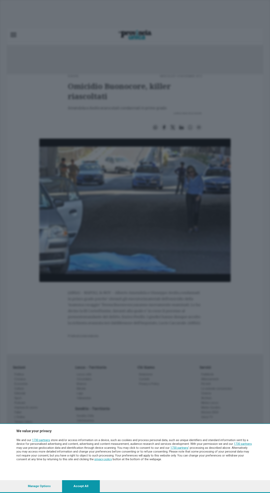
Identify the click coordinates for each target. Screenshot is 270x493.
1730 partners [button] (41, 440)
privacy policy (103, 459)
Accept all (81, 486)
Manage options (39, 486)
